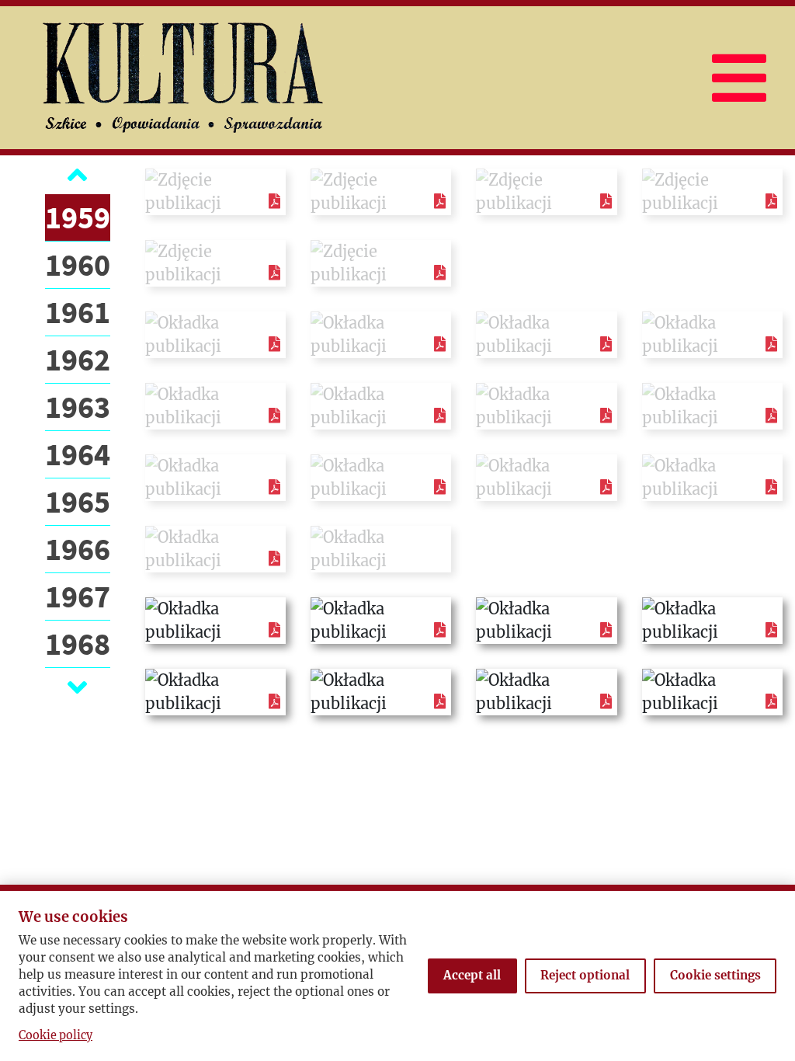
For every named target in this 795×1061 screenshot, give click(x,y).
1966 (77, 549)
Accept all (472, 975)
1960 (77, 264)
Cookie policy (55, 1035)
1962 (77, 359)
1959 (77, 217)
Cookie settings (715, 975)
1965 (77, 501)
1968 (77, 643)
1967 (77, 596)
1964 (77, 454)
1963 (77, 407)
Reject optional (585, 975)
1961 (77, 312)
